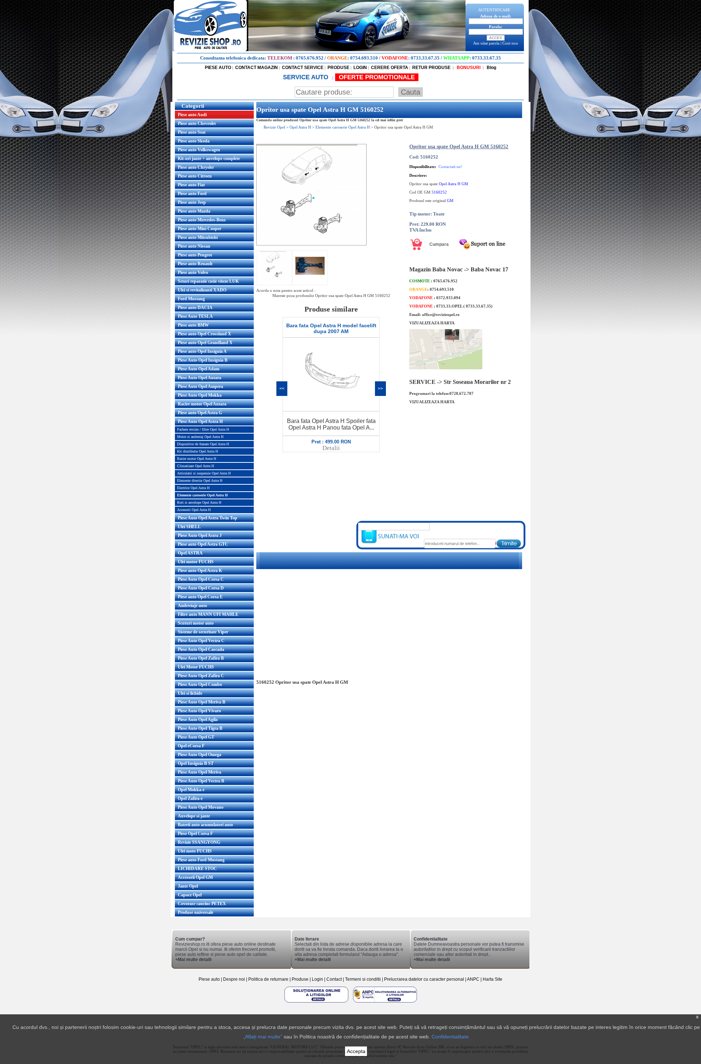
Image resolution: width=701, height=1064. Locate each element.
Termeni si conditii (363, 979)
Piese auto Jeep (192, 202)
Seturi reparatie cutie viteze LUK (208, 281)
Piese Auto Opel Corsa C (201, 579)
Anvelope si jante (194, 816)
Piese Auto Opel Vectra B (201, 780)
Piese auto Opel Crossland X (204, 333)
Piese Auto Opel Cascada (201, 649)
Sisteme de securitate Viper (203, 631)
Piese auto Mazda (194, 211)
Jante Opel (188, 886)
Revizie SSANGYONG (199, 842)
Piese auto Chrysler (196, 167)
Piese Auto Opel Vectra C (201, 640)
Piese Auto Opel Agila (198, 719)
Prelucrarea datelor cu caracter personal (424, 979)
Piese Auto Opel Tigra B (200, 728)
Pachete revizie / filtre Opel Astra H (203, 429)
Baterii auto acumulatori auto (205, 824)
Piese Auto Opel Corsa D (201, 588)
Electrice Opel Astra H (193, 488)
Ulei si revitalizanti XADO (202, 290)
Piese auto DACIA (195, 307)
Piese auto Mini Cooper (199, 228)
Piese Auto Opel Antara (199, 377)
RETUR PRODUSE (431, 67)
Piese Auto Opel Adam (198, 368)
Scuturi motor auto (196, 623)
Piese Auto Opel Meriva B (201, 702)
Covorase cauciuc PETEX (202, 903)
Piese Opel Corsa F (195, 833)
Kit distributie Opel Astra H (197, 451)
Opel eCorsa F (191, 745)
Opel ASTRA (190, 553)
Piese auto (209, 979)
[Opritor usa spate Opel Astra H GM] (311, 244)
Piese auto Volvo (193, 272)
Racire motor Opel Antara (202, 404)
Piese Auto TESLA (195, 316)
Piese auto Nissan (194, 246)
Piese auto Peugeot (195, 255)
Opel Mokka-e (191, 789)
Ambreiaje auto (192, 605)
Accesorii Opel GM (195, 877)
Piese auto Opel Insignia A (202, 351)
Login (317, 979)
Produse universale (195, 912)
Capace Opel (190, 894)
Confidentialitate (450, 1037)
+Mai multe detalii (193, 959)
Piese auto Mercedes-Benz (202, 219)
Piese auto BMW (193, 325)
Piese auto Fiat (191, 184)
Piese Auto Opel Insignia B (202, 360)
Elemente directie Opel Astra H (199, 480)
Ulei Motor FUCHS (196, 667)
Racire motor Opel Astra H (196, 459)
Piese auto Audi (192, 114)
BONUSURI (468, 67)
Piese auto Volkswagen (199, 149)
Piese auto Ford (192, 193)
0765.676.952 (309, 58)
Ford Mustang (191, 298)
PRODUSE (338, 67)
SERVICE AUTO (306, 77)
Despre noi (234, 979)
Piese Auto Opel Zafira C (201, 675)
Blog (491, 67)
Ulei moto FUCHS (195, 851)
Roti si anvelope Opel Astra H (199, 502)
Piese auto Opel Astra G (200, 412)
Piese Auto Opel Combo (200, 684)
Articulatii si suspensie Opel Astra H (204, 473)
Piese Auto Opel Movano (200, 807)
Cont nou (510, 43)
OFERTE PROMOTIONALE (377, 77)
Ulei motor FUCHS (196, 561)
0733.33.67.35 (425, 58)
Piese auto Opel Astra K (200, 570)
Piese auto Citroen (195, 176)
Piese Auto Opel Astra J (200, 535)
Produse (300, 979)
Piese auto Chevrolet (197, 123)
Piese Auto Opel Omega (199, 754)
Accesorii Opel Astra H (194, 510)
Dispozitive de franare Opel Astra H (203, 444)
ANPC (473, 979)
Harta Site (492, 979)
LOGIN (360, 67)
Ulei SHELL (189, 526)
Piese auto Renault (195, 263)
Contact (334, 979)
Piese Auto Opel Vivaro (199, 710)
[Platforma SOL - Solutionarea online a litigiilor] (317, 1002)
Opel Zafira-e (190, 798)
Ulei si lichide (190, 693)
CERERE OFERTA (389, 67)
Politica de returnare (269, 979)
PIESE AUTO (218, 67)
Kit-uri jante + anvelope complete (209, 158)
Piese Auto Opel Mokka (200, 395)
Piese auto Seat (192, 132)
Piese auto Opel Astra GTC (203, 544)
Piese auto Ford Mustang (201, 859)
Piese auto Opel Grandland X (205, 342)
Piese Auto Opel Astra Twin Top (207, 517)
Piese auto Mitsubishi (198, 237)
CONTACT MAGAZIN (256, 67)
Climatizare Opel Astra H (195, 466)
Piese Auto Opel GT (196, 737)
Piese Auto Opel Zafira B (201, 658)
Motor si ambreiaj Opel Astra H (200, 437)
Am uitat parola (486, 43)
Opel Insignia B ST (196, 763)
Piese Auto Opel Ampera (200, 386)
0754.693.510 (364, 58)
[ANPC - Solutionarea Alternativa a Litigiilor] (385, 1002)
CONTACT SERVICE (302, 67)
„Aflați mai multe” (262, 1037)
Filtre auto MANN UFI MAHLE (208, 614)
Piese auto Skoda (194, 141)
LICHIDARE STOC (197, 868)
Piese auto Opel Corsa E (200, 596)
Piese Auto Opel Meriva (199, 772)
